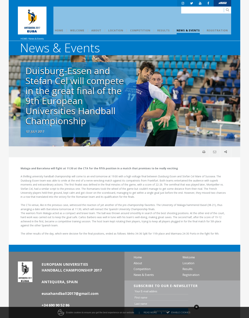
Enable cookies (180, 312)
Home (24, 38)
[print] (203, 151)
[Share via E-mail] (214, 151)
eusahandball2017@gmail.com (70, 293)
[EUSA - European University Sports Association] (32, 20)
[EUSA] (222, 3)
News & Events (36, 38)
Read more (150, 312)
